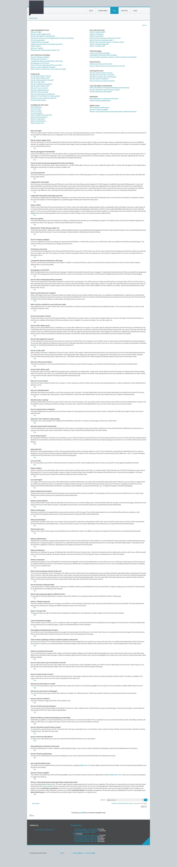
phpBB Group (83, 765)
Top (34, 137)
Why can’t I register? (37, 48)
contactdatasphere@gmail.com (45, 830)
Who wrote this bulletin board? (99, 107)
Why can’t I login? (36, 32)
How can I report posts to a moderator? (43, 94)
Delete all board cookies (125, 803)
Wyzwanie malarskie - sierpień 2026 (85, 837)
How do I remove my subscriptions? (101, 92)
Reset (62, 853)
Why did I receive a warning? (39, 92)
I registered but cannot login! (40, 42)
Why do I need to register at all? (41, 34)
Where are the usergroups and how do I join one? (105, 38)
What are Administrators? (98, 32)
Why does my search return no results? (102, 75)
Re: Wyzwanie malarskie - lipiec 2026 (86, 838)
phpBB (81, 813)
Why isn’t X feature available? (99, 109)
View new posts (76, 825)
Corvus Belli (90, 853)
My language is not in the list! (40, 63)
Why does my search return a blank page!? (103, 77)
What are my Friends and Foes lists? (101, 64)
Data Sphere (78, 853)
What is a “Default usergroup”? (99, 44)
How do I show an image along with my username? (46, 65)
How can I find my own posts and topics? (102, 81)
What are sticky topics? (38, 119)
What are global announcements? (41, 115)
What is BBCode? (36, 107)
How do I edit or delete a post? (40, 78)
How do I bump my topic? (38, 100)
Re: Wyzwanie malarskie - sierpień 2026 (86, 831)
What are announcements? (39, 117)
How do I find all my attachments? (100, 100)
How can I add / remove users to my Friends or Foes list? (107, 66)
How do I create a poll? (38, 82)
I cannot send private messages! (100, 53)
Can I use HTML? (36, 109)
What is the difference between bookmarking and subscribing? (109, 88)
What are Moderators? (97, 34)
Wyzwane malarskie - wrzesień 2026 (86, 829)
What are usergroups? (97, 36)
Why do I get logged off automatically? (43, 36)
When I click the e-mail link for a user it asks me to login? (48, 69)
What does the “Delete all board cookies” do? (45, 50)
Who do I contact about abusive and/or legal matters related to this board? (113, 111)
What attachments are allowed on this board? (104, 99)
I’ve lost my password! (38, 40)
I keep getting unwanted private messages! (103, 55)
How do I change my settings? (40, 57)
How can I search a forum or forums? (101, 73)
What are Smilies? (36, 111)
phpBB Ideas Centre (115, 775)
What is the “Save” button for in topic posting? (45, 96)
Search (144, 25)
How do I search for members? (99, 79)
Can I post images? (36, 113)
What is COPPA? (36, 46)
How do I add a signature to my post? (42, 80)
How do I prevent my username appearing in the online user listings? (52, 38)
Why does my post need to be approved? (43, 98)
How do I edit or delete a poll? (40, 86)
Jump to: (103, 799)
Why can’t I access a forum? (39, 88)
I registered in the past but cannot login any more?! (47, 44)
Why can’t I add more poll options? (41, 84)
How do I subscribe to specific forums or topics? (105, 90)
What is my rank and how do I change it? (43, 67)
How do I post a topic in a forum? (41, 76)
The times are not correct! (39, 59)
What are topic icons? (37, 123)
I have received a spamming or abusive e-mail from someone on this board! (113, 57)
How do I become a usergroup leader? (101, 40)
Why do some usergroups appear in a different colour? (107, 42)
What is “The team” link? (97, 46)
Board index (33, 18)
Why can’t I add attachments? (40, 90)
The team (114, 803)
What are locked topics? (38, 121)
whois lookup (47, 786)
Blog (91, 10)
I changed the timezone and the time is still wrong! (46, 61)
